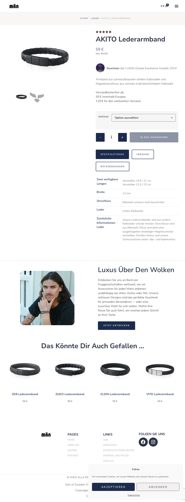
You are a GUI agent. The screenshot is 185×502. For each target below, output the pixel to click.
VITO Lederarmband (160, 394)
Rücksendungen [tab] (112, 166)
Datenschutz (134, 495)
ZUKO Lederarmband (69, 394)
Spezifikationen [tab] (112, 154)
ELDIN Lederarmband (115, 394)
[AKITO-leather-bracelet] (44, 60)
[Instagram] (153, 442)
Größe (103, 117)
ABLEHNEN (158, 487)
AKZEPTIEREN (113, 487)
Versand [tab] (142, 154)
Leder (95, 18)
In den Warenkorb (154, 137)
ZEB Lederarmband (25, 394)
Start (84, 18)
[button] (177, 6)
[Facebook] (143, 442)
